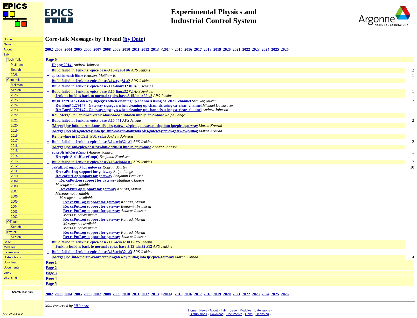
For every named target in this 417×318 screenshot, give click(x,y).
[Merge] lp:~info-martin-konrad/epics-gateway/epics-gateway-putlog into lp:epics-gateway (125, 126)
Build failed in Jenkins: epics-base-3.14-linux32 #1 (92, 86)
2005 (14, 201)
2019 (14, 130)
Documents (12, 267)
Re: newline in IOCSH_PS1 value (79, 136)
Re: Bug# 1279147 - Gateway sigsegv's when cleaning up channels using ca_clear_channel (129, 105)
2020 (14, 125)
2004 (14, 206)
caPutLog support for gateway (77, 167)
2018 (14, 135)
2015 (14, 151)
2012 (14, 166)
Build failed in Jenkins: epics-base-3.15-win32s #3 (92, 252)
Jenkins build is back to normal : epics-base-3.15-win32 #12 (104, 246)
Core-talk (13, 80)
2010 (14, 176)
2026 (14, 75)
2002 (14, 217)
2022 (14, 115)
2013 (14, 161)
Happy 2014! (62, 65)
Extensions (11, 252)
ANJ (5, 313)
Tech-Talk (14, 59)
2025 (14, 100)
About (8, 49)
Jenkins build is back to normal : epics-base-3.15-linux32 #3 (104, 96)
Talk (6, 54)
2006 (14, 196)
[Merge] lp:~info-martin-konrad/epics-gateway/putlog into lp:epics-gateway (113, 257)
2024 (14, 105)
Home (8, 39)
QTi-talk (12, 222)
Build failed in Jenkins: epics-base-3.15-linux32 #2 (92, 91)
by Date (133, 39)
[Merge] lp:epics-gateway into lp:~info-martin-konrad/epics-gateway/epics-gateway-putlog (125, 131)
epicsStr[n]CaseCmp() (70, 152)
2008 (14, 186)
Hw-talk (12, 232)
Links (7, 272)
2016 (14, 146)
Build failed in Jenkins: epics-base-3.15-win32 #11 (92, 242)
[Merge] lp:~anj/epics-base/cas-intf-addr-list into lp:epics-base (101, 147)
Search (16, 69)
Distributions (12, 257)
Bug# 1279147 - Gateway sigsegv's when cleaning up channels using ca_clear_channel (121, 101)
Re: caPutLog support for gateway (84, 172)
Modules (9, 247)
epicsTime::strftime (67, 75)
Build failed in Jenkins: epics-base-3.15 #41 (86, 120)
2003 (14, 211)
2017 (14, 140)
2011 (14, 171)
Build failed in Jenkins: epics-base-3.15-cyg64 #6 (91, 70)
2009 (14, 181)
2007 (14, 191)
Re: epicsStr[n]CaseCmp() (77, 157)
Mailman (17, 64)
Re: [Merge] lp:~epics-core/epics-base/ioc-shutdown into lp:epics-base (108, 115)
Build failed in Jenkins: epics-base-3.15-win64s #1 (92, 162)
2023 (14, 110)
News (7, 44)
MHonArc (81, 306)
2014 (14, 156)
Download (10, 262)
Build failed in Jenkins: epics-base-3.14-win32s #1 (92, 142)
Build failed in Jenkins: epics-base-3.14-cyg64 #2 (91, 81)
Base (7, 242)
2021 (14, 120)
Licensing (10, 277)
